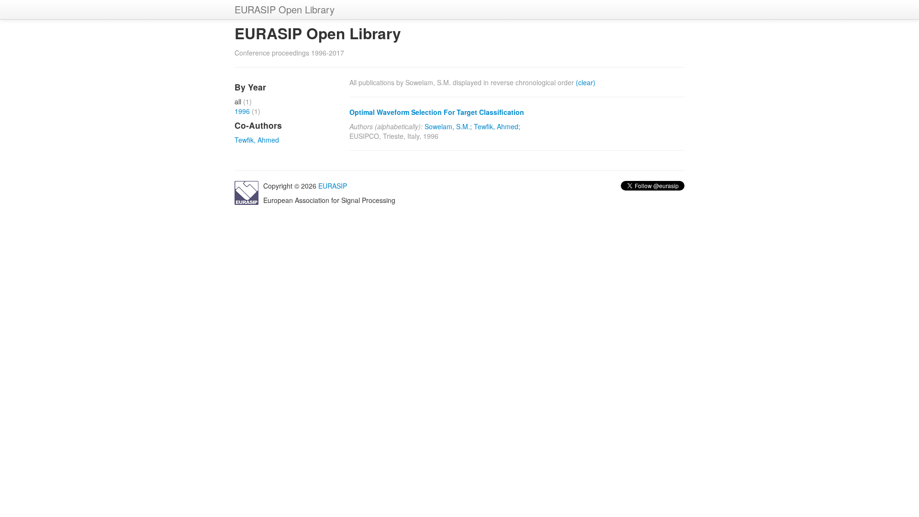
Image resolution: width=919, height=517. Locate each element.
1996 (242, 111)
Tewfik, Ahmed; (497, 126)
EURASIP (332, 186)
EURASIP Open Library (285, 9)
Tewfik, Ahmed (257, 140)
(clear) (585, 82)
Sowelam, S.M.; (448, 126)
